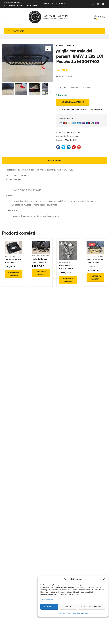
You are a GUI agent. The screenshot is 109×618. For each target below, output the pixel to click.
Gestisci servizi (47, 600)
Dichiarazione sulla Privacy (78, 613)
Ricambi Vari (73, 136)
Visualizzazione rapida (13, 251)
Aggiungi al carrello (73, 102)
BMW (66, 140)
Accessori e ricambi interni (43, 256)
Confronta (99, 110)
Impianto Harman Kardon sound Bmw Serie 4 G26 (40, 262)
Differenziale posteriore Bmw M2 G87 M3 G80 (68, 268)
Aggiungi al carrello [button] (13, 273)
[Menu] (5, 17)
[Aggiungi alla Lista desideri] (19, 251)
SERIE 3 (73, 140)
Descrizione (54, 160)
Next (51, 86)
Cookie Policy (61, 613)
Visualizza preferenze (92, 607)
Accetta (49, 607)
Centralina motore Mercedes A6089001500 (13, 262)
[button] (103, 579)
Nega (68, 607)
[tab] (54, 160)
